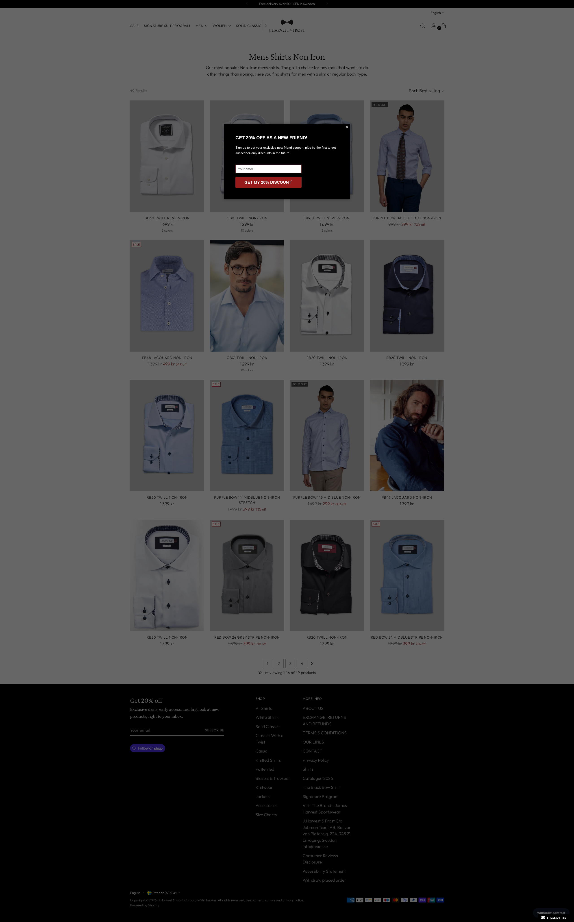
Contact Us (555, 918)
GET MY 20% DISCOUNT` (268, 182)
